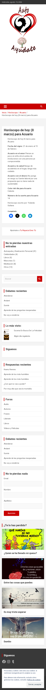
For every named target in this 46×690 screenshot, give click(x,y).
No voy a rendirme (11, 315)
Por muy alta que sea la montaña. (18, 389)
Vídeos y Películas (11, 428)
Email (6, 478)
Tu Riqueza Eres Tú (28, 230)
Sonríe (6, 305)
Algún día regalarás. (22, 336)
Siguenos (11, 349)
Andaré (7, 300)
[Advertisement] (23, 78)
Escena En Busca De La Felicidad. (28, 330)
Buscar (39, 279)
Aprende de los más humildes (16, 374)
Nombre (7, 490)
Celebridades (9, 254)
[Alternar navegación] (5, 106)
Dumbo (7, 641)
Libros (6, 257)
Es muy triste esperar (15, 612)
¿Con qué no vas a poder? (15, 384)
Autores (7, 409)
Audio (6, 404)
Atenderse (8, 296)
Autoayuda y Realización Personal (18, 251)
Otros (6, 267)
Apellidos (8, 501)
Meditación (8, 264)
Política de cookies (34, 680)
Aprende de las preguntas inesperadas (20, 310)
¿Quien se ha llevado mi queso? (20, 553)
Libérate (7, 419)
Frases (7, 414)
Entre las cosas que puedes (18, 582)
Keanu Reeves (10, 369)
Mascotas (8, 261)
